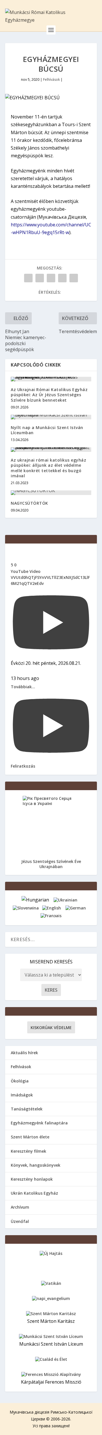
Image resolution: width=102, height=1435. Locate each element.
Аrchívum (20, 1207)
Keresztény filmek (28, 1151)
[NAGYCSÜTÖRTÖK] (51, 492)
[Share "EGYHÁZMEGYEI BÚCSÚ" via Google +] (51, 278)
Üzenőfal (20, 1221)
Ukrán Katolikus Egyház (34, 1193)
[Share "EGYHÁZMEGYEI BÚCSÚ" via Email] (62, 278)
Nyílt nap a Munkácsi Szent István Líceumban (47, 430)
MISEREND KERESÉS (51, 962)
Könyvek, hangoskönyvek (35, 1165)
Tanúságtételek (26, 1109)
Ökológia (20, 1081)
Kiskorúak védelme (51, 1027)
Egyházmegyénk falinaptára (39, 1123)
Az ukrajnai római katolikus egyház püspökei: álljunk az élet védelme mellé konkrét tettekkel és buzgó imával (48, 467)
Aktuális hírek (24, 1052)
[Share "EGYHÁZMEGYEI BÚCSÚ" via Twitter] (39, 278)
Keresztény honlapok (32, 1179)
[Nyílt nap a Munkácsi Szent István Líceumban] (51, 417)
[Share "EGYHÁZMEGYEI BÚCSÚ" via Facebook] (28, 278)
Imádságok (22, 1095)
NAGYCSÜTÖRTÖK (29, 503)
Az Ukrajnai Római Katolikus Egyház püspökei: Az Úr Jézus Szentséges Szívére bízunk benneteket (49, 394)
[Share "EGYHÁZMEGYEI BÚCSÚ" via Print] (73, 278)
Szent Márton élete (30, 1137)
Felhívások (51, 79)
